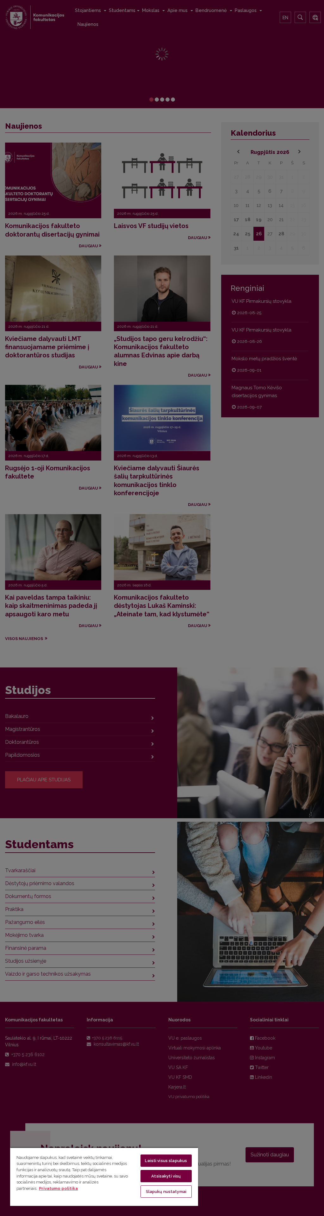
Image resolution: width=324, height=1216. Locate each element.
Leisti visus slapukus (166, 1160)
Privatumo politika (58, 1188)
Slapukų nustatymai (166, 1191)
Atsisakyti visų (166, 1176)
